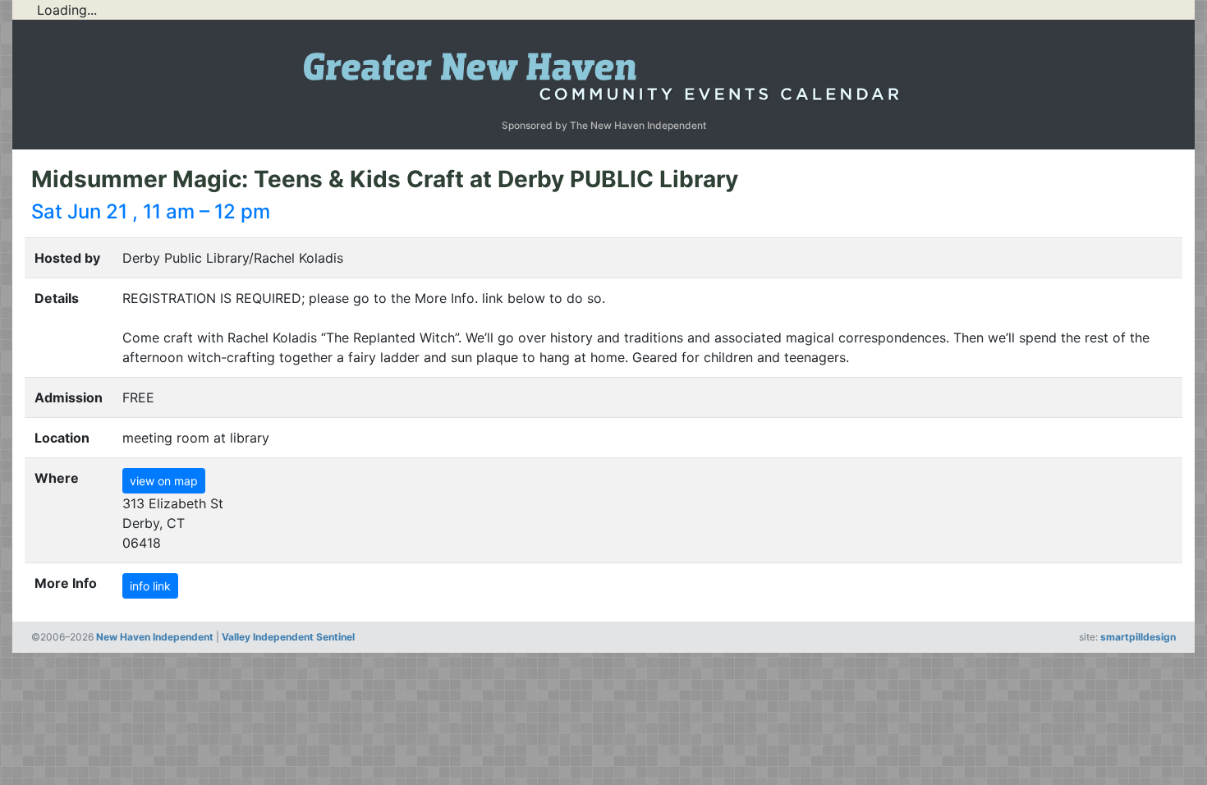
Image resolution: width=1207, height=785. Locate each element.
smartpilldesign (1138, 637)
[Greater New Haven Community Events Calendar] (603, 72)
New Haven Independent (154, 637)
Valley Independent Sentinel (288, 637)
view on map (164, 481)
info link (150, 586)
